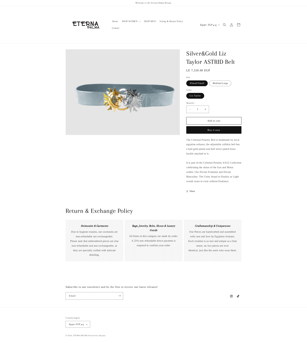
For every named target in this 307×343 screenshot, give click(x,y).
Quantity (190, 103)
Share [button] (192, 191)
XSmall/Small (197, 83)
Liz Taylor (195, 96)
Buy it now (214, 130)
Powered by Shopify (97, 336)
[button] (131, 21)
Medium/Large (220, 83)
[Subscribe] (119, 296)
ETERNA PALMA (80, 336)
